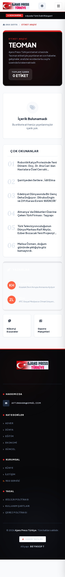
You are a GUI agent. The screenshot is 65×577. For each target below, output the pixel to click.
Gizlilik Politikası (17, 499)
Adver (9, 423)
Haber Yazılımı (34, 539)
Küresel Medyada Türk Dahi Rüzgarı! (27, 16)
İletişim (10, 474)
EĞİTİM (9, 436)
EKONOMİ (11, 442)
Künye (9, 468)
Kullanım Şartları (17, 506)
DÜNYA (9, 429)
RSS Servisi (13, 480)
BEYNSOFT (37, 546)
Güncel (10, 449)
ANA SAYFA (11, 25)
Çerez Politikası (16, 512)
